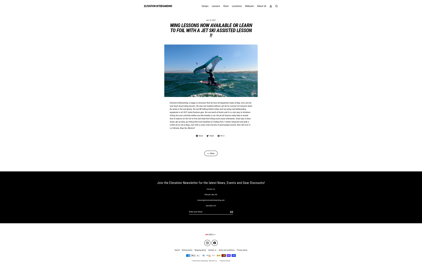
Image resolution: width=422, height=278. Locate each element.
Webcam (249, 6)
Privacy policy (242, 250)
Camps (205, 6)
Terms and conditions (226, 250)
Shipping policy (200, 250)
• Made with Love (212, 261)
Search (177, 250)
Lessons (216, 6)
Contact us (212, 250)
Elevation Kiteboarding (158, 6)
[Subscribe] (231, 212)
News (212, 153)
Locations (237, 6)
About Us (261, 6)
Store (226, 6)
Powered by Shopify (225, 261)
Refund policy (187, 250)
